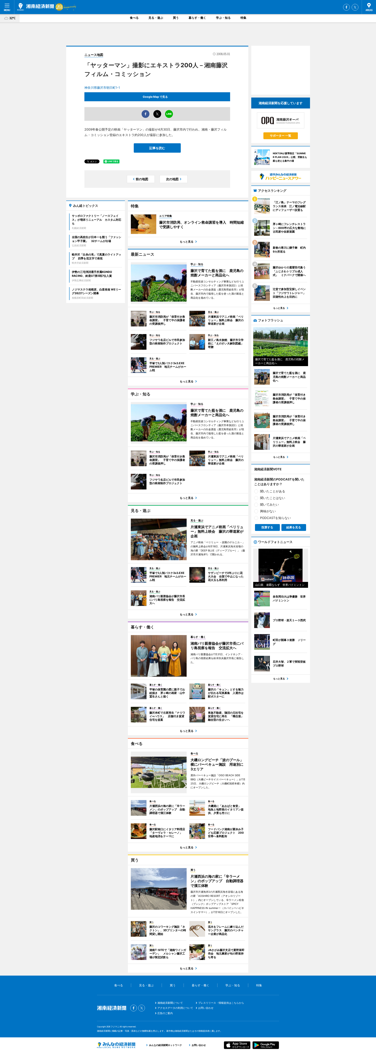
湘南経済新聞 (35, 7)
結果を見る (293, 527)
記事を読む (157, 148)
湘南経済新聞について (170, 1002)
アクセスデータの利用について (175, 1007)
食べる (134, 18)
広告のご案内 (165, 1013)
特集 (243, 18)
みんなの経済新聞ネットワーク (116, 1045)
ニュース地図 (93, 55)
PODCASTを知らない (275, 518)
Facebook (346, 7)
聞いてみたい (269, 504)
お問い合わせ (205, 1007)
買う (176, 18)
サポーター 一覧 (280, 135)
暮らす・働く (197, 18)
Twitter (355, 7)
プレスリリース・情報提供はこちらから (221, 1002)
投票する (267, 527)
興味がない (268, 511)
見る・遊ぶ (155, 18)
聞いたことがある (272, 491)
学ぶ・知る (223, 18)
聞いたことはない (272, 498)
